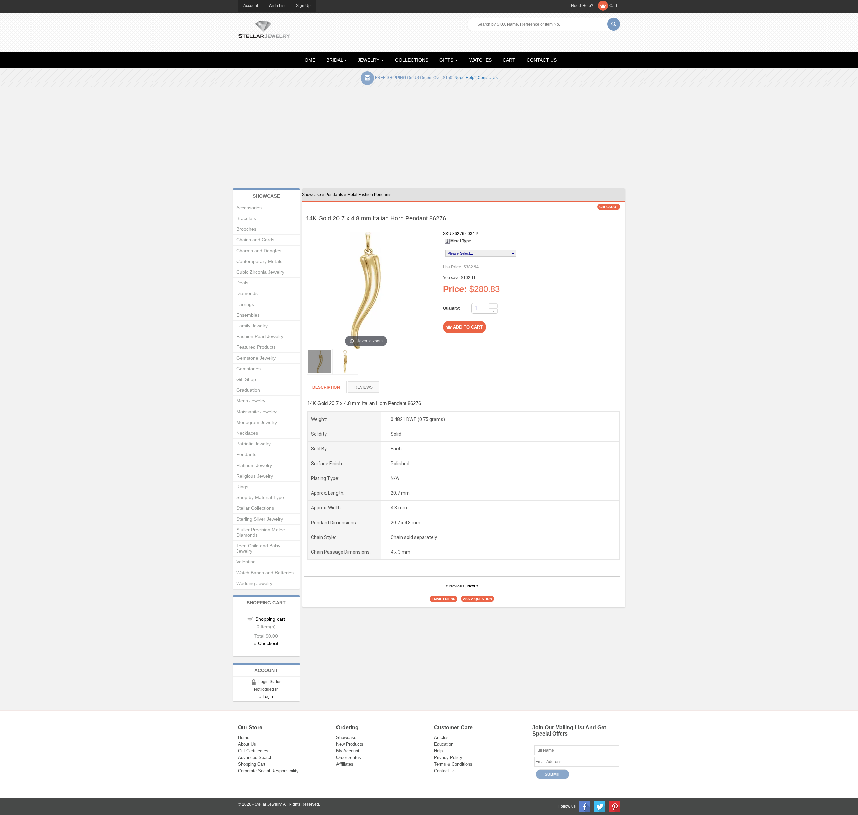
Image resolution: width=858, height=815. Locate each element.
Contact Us (445, 770)
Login (268, 696)
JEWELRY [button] (369, 60)
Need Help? (582, 5)
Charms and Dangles (258, 250)
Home (243, 737)
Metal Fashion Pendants (369, 194)
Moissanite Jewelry (256, 411)
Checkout (268, 643)
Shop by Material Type (260, 497)
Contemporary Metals (259, 261)
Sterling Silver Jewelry (259, 519)
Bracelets (246, 218)
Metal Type (460, 241)
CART (509, 60)
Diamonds (247, 293)
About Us (247, 744)
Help (438, 750)
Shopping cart (270, 619)
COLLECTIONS (411, 60)
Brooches (246, 229)
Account (250, 5)
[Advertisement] (429, 137)
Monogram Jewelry (256, 422)
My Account (347, 750)
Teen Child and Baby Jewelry (258, 548)
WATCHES (480, 60)
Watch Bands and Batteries (265, 572)
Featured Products (256, 347)
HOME (308, 60)
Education (443, 744)
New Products (349, 744)
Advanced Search (255, 757)
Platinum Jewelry (254, 465)
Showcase (311, 194)
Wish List (277, 5)
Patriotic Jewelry (253, 443)
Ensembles (248, 315)
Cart (613, 5)
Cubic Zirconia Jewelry (260, 272)
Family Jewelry (252, 325)
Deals (242, 282)
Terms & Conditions (453, 764)
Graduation (248, 390)
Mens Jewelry (250, 400)
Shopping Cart (251, 764)
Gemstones (248, 368)
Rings (242, 486)
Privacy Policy (448, 757)
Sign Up (303, 5)
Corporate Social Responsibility (268, 770)
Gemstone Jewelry (256, 358)
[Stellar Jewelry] (264, 28)
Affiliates (344, 764)
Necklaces (247, 433)
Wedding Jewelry (254, 583)
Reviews (363, 387)
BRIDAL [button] (334, 60)
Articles (441, 737)
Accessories (249, 207)
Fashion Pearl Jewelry (259, 336)
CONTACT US (542, 60)
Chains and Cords (255, 239)
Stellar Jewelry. (268, 804)
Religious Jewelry (254, 476)
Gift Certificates (253, 750)
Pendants (334, 194)
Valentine (246, 561)
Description (326, 387)
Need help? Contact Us (476, 77)
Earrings (245, 304)
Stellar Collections (255, 508)
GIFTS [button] (447, 60)
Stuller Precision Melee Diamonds (260, 532)
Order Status (348, 757)
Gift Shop (246, 379)
